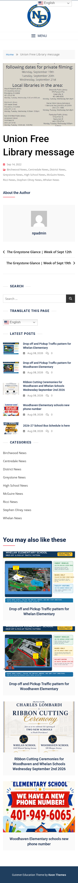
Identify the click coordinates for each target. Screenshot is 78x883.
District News (57, 169)
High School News (34, 174)
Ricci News (9, 180)
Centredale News (38, 169)
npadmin (39, 233)
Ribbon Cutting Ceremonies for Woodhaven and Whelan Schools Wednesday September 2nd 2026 (44, 386)
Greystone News (13, 174)
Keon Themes (57, 874)
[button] (39, 36)
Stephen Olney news (29, 180)
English (15, 322)
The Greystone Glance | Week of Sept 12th (39, 252)
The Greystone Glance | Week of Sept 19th (38, 263)
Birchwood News (17, 169)
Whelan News (51, 180)
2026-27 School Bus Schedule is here (46, 425)
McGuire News (55, 174)
